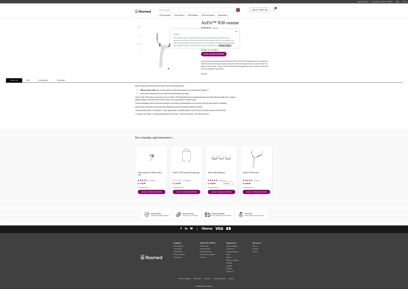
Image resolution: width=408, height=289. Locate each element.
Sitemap (230, 278)
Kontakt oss (229, 271)
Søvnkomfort (178, 257)
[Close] (236, 31)
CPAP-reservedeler (179, 254)
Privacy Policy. (225, 45)
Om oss (255, 246)
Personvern (207, 278)
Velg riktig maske (205, 249)
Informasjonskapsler (219, 278)
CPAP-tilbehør (178, 251)
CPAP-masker (178, 249)
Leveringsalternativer (232, 251)
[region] (204, 38)
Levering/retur (43, 80)
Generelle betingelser (184, 278)
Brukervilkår (197, 278)
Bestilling (229, 263)
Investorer (256, 249)
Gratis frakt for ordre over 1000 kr (382, 1)
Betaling (228, 257)
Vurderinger (61, 80)
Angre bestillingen (362, 1)
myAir (405, 1)
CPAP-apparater (178, 246)
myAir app (203, 257)
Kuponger (229, 266)
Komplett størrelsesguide (207, 254)
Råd (28, 80)
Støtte (397, 1)
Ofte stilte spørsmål (206, 251)
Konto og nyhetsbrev (232, 260)
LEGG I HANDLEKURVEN (213, 54)
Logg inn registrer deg (259, 10)
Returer (228, 254)
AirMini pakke (204, 246)
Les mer (204, 74)
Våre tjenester (230, 249)
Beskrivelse (14, 80)
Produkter (229, 268)
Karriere (255, 251)
